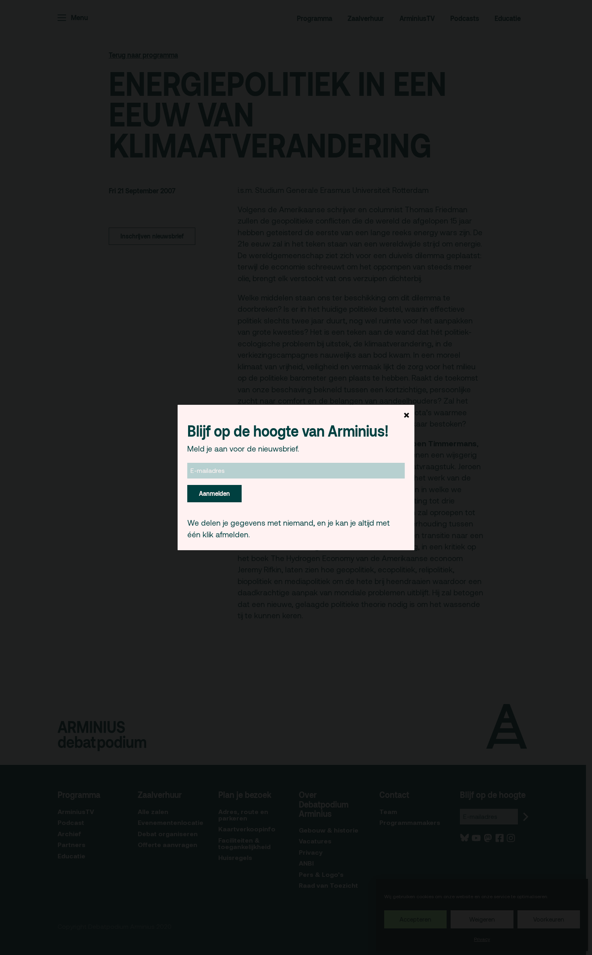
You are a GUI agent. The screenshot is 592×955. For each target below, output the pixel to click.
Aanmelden (214, 493)
